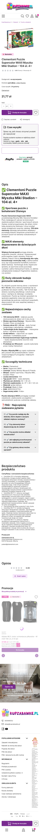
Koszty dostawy (7, 791)
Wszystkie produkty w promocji (13, 591)
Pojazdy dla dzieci (8, 749)
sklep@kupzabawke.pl (12, 724)
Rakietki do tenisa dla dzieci (12, 746)
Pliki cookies (6, 770)
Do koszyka (20, 650)
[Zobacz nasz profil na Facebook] (3, 729)
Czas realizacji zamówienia (11, 794)
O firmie (4, 779)
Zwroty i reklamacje (9, 797)
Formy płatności (7, 788)
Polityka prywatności (9, 767)
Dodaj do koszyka (19, 112)
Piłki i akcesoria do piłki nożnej (13, 755)
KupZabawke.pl (6, 22)
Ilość (3, 102)
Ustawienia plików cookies (11, 773)
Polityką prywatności (16, 695)
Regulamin (15, 691)
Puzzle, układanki (26, 22)
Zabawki (15, 22)
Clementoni (5, 90)
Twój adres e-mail (9, 681)
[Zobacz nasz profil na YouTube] (6, 729)
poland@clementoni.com (10, 544)
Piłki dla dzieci (7, 752)
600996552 (9, 721)
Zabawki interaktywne (9, 743)
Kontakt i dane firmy (9, 776)
